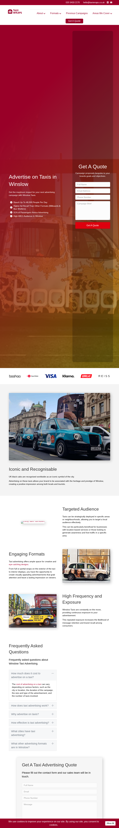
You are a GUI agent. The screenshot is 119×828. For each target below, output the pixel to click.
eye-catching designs (18, 564)
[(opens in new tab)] (15, 376)
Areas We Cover (101, 13)
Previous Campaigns (77, 13)
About (40, 13)
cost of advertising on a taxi (28, 684)
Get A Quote (74, 21)
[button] (92, 225)
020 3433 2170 (73, 2)
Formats (54, 13)
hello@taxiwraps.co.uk (94, 2)
